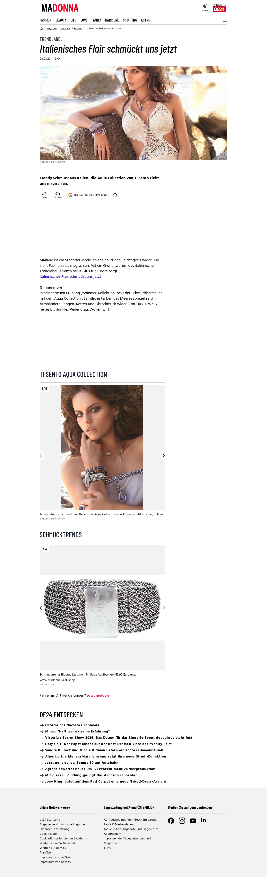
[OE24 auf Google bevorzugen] (115, 195)
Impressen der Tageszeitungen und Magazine (127, 841)
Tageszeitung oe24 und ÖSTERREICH (129, 807)
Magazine (52, 28)
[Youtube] (193, 821)
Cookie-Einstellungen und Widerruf (63, 838)
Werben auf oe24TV (53, 848)
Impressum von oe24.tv (55, 862)
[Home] (41, 28)
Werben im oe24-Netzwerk (58, 843)
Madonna (65, 28)
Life (74, 20)
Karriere (112, 20)
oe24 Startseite (50, 819)
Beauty (61, 20)
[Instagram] (182, 821)
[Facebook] (171, 821)
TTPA (107, 848)
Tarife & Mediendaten (118, 824)
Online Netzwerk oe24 (55, 807)
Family (96, 20)
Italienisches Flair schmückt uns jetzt (70, 277)
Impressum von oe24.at (55, 857)
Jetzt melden (98, 695)
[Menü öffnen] (225, 20)
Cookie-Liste (48, 834)
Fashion (46, 20)
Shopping (130, 20)
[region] (102, 455)
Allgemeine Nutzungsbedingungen (63, 824)
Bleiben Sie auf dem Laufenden (190, 807)
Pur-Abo (45, 852)
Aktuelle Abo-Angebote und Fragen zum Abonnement (131, 832)
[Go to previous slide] (39, 455)
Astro (145, 20)
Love (84, 20)
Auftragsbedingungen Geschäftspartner (130, 819)
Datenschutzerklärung (55, 829)
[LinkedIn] (204, 821)
